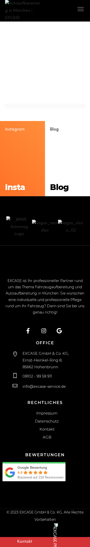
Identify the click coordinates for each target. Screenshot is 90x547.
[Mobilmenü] (81, 10)
